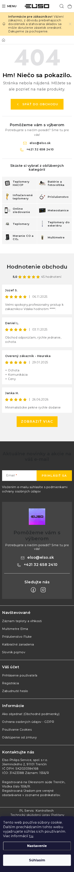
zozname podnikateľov (42, 795)
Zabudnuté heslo (15, 691)
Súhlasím (37, 860)
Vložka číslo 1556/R (16, 786)
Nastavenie (37, 846)
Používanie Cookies (17, 729)
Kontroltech (45, 810)
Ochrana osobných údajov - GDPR (28, 722)
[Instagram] (43, 589)
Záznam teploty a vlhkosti (22, 621)
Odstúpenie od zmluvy (19, 737)
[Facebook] (33, 589)
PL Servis (26, 810)
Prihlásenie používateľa (19, 675)
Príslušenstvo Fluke (17, 637)
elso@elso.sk (40, 143)
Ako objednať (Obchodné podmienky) (31, 714)
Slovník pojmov (13, 652)
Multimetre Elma (15, 629)
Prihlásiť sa (54, 475)
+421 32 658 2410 (40, 149)
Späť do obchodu (40, 104)
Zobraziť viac (37, 421)
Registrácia (10, 683)
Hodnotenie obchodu (37, 266)
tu (31, 836)
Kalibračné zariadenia (18, 644)
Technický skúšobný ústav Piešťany (37, 815)
